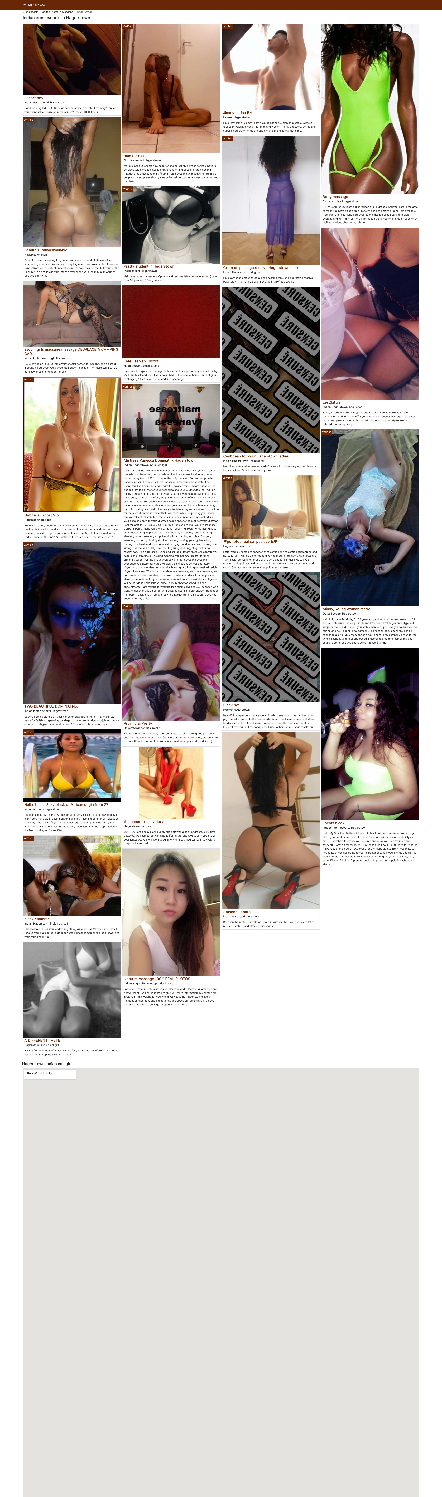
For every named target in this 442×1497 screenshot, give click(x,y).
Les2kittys (332, 402)
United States (50, 11)
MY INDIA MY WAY (34, 5)
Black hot (231, 705)
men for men (134, 156)
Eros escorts (30, 11)
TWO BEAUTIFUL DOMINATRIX (51, 706)
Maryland (67, 11)
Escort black (333, 823)
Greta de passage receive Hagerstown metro (262, 267)
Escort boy (33, 98)
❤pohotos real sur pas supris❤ (250, 541)
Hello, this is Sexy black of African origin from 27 (66, 804)
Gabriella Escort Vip (41, 515)
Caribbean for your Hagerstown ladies (256, 456)
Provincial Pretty (138, 723)
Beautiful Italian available (45, 250)
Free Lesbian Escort (141, 361)
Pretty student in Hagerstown (149, 266)
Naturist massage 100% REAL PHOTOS (157, 979)
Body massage (335, 197)
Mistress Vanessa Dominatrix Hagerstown (159, 460)
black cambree (37, 919)
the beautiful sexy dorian (145, 821)
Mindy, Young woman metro (347, 609)
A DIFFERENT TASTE (42, 1040)
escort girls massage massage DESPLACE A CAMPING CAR (71, 351)
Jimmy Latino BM (238, 113)
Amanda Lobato (237, 912)
